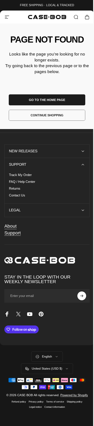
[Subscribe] (78, 295)
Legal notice (34, 407)
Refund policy (17, 401)
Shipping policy (73, 401)
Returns (14, 188)
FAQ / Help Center (22, 181)
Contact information (53, 407)
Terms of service (54, 401)
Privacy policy (34, 401)
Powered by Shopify (72, 395)
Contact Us (17, 195)
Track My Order (20, 175)
